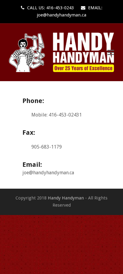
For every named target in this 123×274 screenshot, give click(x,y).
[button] (110, 52)
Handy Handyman (66, 198)
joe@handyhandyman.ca (61, 15)
